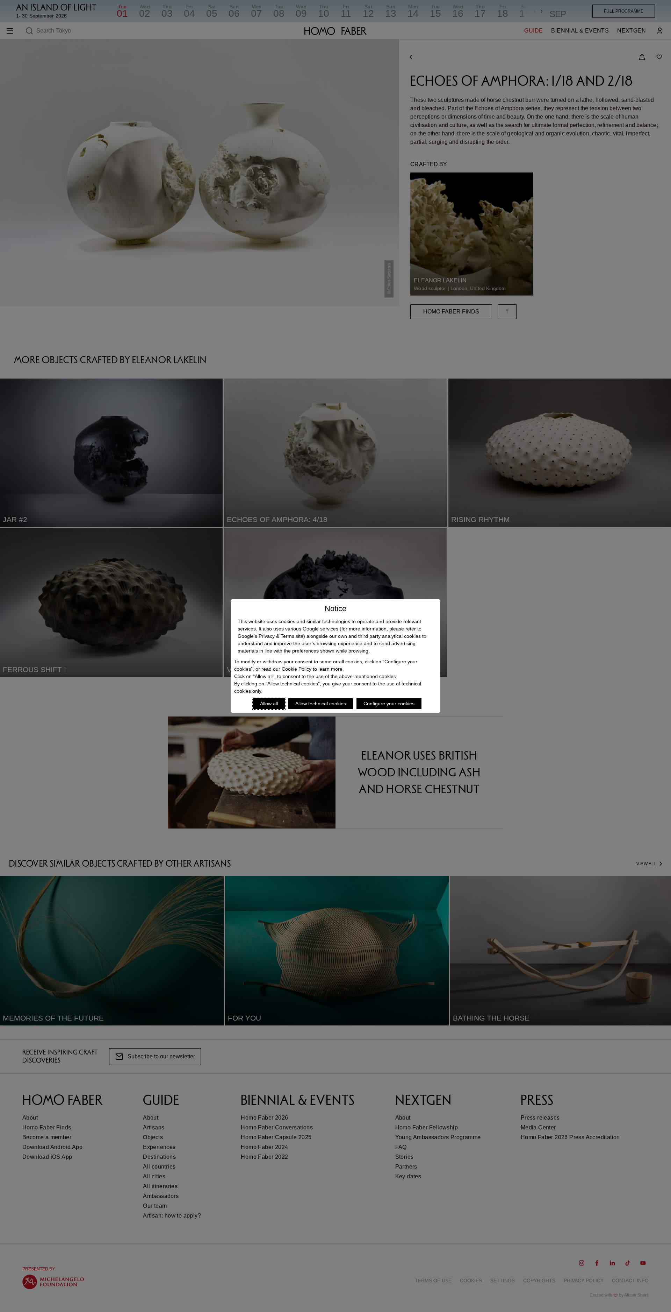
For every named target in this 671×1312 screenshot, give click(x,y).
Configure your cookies (388, 703)
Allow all (269, 703)
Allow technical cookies (320, 703)
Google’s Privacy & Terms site (270, 636)
